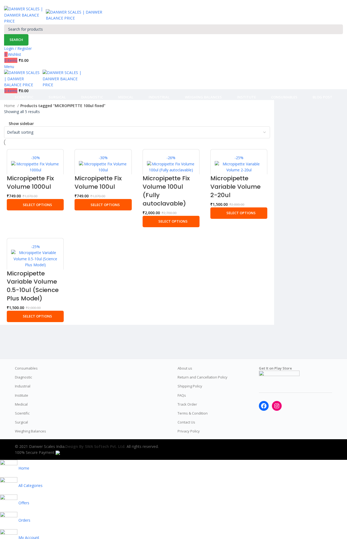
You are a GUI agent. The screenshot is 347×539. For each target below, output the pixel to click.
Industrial (22, 386)
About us (185, 368)
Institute (21, 395)
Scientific (22, 413)
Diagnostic (23, 377)
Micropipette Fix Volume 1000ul (30, 182)
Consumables (26, 368)
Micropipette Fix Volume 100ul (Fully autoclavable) (166, 190)
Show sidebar (21, 123)
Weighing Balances (30, 431)
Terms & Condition (193, 413)
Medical (21, 404)
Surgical (21, 422)
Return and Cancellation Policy (202, 377)
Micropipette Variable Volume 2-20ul (235, 186)
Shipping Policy (190, 386)
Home (10, 105)
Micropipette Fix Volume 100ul (98, 182)
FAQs (182, 395)
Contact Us (186, 422)
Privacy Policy (189, 431)
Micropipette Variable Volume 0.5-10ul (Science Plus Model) (33, 286)
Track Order (187, 404)
